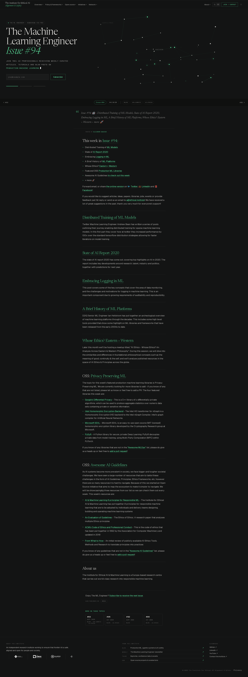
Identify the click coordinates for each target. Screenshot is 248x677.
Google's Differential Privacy (98, 399)
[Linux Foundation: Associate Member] (30, 656)
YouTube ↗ (214, 653)
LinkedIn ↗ (214, 650)
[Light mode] (241, 4)
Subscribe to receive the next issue (126, 595)
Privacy (238, 670)
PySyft (88, 434)
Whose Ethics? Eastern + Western (107, 341)
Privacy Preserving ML (108, 376)
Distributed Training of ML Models (109, 218)
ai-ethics (148, 102)
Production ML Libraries (110, 171)
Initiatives (82, 4)
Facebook (87, 190)
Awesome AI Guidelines (109, 465)
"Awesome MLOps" (136, 447)
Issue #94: (110, 141)
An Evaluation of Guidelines (98, 517)
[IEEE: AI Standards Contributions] (67, 656)
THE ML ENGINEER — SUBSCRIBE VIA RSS (26, 23)
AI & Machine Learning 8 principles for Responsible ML (112, 500)
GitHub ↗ (213, 647)
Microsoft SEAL (92, 423)
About (207, 4)
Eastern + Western (108, 166)
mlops (126, 102)
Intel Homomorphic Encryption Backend (104, 411)
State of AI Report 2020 (100, 253)
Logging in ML (102, 156)
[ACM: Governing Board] (11, 656)
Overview (38, 4)
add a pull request (118, 451)
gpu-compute (136, 102)
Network (93, 4)
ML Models (112, 147)
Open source (70, 4)
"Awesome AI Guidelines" (141, 550)
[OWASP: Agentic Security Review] (49, 656)
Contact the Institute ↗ (218, 656)
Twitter (134, 186)
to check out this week (119, 175)
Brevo (104, 601)
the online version (115, 186)
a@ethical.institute (135, 200)
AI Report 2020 (100, 152)
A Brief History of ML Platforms (107, 309)
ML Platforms (108, 161)
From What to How (94, 540)
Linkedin (146, 186)
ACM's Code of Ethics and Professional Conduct (108, 527)
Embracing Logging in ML (102, 281)
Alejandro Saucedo (100, 132)
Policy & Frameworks (54, 4)
